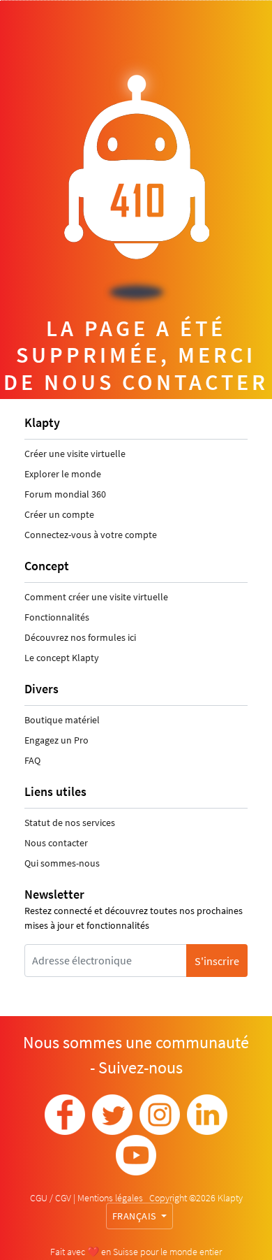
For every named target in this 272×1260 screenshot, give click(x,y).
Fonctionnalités (56, 617)
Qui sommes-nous (62, 863)
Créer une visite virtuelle (75, 453)
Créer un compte (59, 514)
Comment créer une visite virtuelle (96, 597)
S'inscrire (217, 961)
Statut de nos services (69, 822)
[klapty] (65, 1114)
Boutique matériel (62, 720)
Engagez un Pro (56, 740)
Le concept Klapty (61, 657)
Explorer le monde (62, 474)
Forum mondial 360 (65, 494)
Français (135, 1216)
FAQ (32, 760)
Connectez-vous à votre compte (90, 534)
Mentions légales (111, 1198)
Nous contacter (56, 843)
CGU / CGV (51, 1198)
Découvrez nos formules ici (80, 637)
